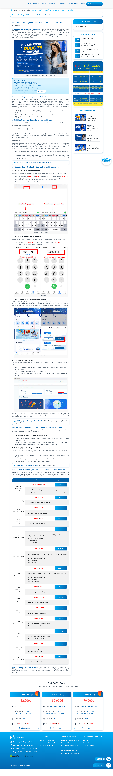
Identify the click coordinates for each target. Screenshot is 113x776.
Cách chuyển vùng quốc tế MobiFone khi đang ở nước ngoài (34, 162)
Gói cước (82, 4)
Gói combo (61, 4)
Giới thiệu (86, 740)
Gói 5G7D (87, 694)
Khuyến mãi (69, 4)
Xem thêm (41, 91)
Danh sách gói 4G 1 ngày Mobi (48, 743)
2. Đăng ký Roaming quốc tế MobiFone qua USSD (26, 89)
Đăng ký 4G (36, 4)
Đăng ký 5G (53, 4)
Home (30, 4)
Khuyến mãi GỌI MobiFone (69, 750)
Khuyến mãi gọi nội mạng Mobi (70, 753)
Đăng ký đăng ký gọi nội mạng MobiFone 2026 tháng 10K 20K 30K (93, 118)
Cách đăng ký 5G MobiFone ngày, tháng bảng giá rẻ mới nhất (93, 138)
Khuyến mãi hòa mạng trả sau (69, 745)
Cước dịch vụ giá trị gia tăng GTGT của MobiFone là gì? (93, 148)
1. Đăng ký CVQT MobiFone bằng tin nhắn (24, 87)
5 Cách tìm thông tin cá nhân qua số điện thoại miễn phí (92, 128)
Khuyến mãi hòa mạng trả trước (70, 743)
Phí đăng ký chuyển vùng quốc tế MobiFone (30, 421)
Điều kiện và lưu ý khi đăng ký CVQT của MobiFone (26, 84)
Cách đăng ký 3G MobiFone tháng (27, 465)
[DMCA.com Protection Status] (15, 756)
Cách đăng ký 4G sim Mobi (47, 740)
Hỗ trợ (76, 4)
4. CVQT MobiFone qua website (22, 92)
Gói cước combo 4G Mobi (47, 745)
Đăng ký (60, 484)
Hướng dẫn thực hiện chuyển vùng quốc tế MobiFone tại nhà (29, 85)
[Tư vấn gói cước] (108, 765)
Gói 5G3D (56, 694)
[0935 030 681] (108, 759)
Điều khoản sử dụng (89, 743)
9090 (35, 752)
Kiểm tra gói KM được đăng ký (70, 748)
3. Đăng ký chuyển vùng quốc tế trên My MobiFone (26, 90)
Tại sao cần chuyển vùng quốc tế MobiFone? (25, 82)
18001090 (28, 752)
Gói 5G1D (25, 694)
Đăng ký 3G (44, 4)
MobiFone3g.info (16, 475)
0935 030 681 (33, 748)
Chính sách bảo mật (88, 745)
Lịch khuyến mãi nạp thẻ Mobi (70, 740)
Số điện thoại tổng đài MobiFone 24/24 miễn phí (28, 15)
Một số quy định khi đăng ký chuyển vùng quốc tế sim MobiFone (30, 93)
